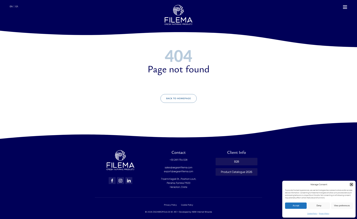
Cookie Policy (312, 213)
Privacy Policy (324, 213)
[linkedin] (128, 180)
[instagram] (120, 180)
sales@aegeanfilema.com (178, 167)
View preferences (342, 205)
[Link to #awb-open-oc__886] (345, 7)
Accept (296, 205)
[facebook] (112, 180)
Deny (319, 205)
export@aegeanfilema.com (178, 171)
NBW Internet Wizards (202, 212)
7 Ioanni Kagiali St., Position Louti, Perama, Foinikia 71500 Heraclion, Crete (178, 183)
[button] (351, 184)
